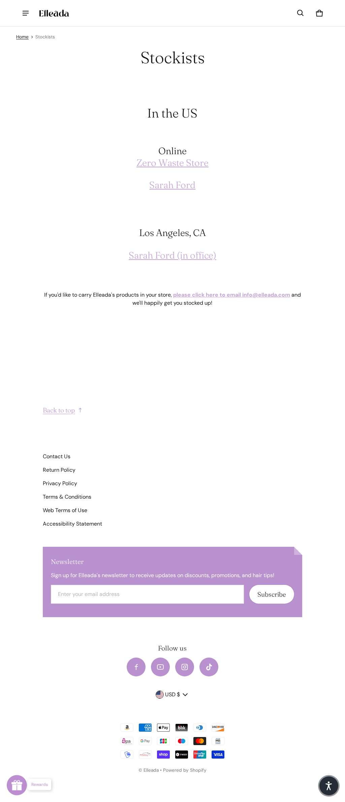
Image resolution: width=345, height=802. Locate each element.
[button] (300, 13)
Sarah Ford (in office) (172, 255)
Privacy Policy (60, 483)
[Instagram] (184, 667)
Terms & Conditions (67, 496)
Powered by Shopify (185, 770)
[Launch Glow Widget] (17, 785)
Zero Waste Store (172, 162)
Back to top (59, 410)
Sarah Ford (172, 185)
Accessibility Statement (72, 523)
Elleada (151, 770)
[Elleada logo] (54, 13)
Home (22, 37)
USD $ (172, 694)
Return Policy (59, 469)
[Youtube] (160, 667)
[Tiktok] (208, 667)
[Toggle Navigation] (25, 13)
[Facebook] (136, 667)
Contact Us (56, 456)
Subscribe (271, 594)
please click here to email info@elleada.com (231, 294)
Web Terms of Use (65, 510)
